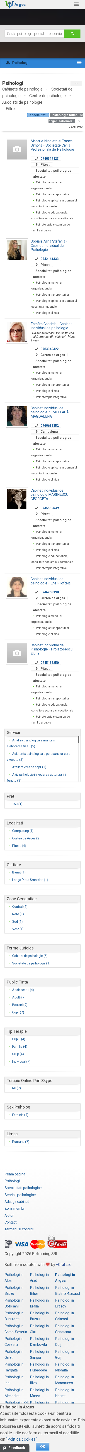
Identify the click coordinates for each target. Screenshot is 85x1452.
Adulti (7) (18, 997)
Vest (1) (18, 929)
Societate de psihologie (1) (31, 963)
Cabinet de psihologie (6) (30, 956)
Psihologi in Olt (17, 1402)
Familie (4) (19, 1046)
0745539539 (50, 508)
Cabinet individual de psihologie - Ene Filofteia (50, 581)
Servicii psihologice (20, 1195)
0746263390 (50, 592)
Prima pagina (15, 1174)
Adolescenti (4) (23, 990)
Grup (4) (18, 1054)
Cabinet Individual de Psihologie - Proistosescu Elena (52, 649)
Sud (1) (17, 921)
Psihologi (12, 1181)
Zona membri (15, 1208)
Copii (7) (18, 1012)
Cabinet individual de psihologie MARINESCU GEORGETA (49, 494)
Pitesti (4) (19, 846)
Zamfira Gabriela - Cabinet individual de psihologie (51, 326)
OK (42, 1447)
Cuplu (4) (18, 1039)
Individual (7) (21, 1061)
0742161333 (50, 259)
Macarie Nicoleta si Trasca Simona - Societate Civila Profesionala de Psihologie (52, 145)
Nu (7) (16, 1088)
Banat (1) (19, 872)
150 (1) (17, 804)
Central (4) (19, 906)
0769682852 (50, 425)
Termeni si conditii (19, 1229)
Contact (11, 1222)
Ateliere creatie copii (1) (29, 767)
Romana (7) (20, 1141)
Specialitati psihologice (23, 1188)
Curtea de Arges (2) (26, 838)
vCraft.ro (63, 1264)
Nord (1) (18, 914)
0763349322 (50, 349)
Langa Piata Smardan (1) (30, 880)
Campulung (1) (23, 831)
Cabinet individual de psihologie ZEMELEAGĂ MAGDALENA (50, 412)
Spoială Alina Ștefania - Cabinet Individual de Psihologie (49, 245)
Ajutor (9, 1215)
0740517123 (50, 158)
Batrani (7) (19, 1005)
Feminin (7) (20, 1115)
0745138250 (50, 663)
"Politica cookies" (21, 1439)
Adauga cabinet (17, 1201)
